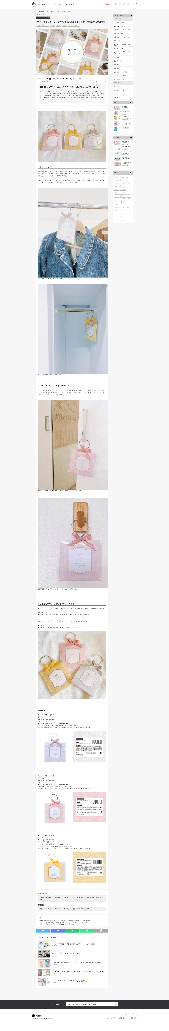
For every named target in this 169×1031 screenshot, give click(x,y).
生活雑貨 (39, 25)
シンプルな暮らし (73, 25)
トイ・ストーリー (119, 192)
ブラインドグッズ (119, 183)
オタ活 (116, 177)
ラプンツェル (123, 220)
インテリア (118, 201)
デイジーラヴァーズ (120, 210)
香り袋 (52, 25)
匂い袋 (58, 25)
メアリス (117, 186)
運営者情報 (134, 1018)
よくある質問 (111, 1018)
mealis (116, 189)
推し (128, 183)
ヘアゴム (117, 195)
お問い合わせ (123, 1018)
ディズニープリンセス (120, 217)
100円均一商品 (45, 11)
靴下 (129, 198)
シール (124, 186)
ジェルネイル (125, 195)
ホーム (38, 11)
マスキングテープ (119, 207)
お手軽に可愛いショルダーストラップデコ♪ (66, 953)
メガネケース (118, 214)
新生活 (64, 25)
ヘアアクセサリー (119, 204)
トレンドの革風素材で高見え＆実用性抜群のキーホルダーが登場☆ (74, 944)
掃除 (128, 207)
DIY (116, 220)
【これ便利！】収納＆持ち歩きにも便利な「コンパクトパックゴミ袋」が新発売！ (79, 971)
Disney (123, 189)
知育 (124, 201)
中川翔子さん (124, 177)
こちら (62, 924)
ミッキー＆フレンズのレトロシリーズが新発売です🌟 (69, 981)
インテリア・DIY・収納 (57, 11)
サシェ (46, 25)
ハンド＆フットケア (120, 198)
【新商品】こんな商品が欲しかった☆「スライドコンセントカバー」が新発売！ (78, 962)
